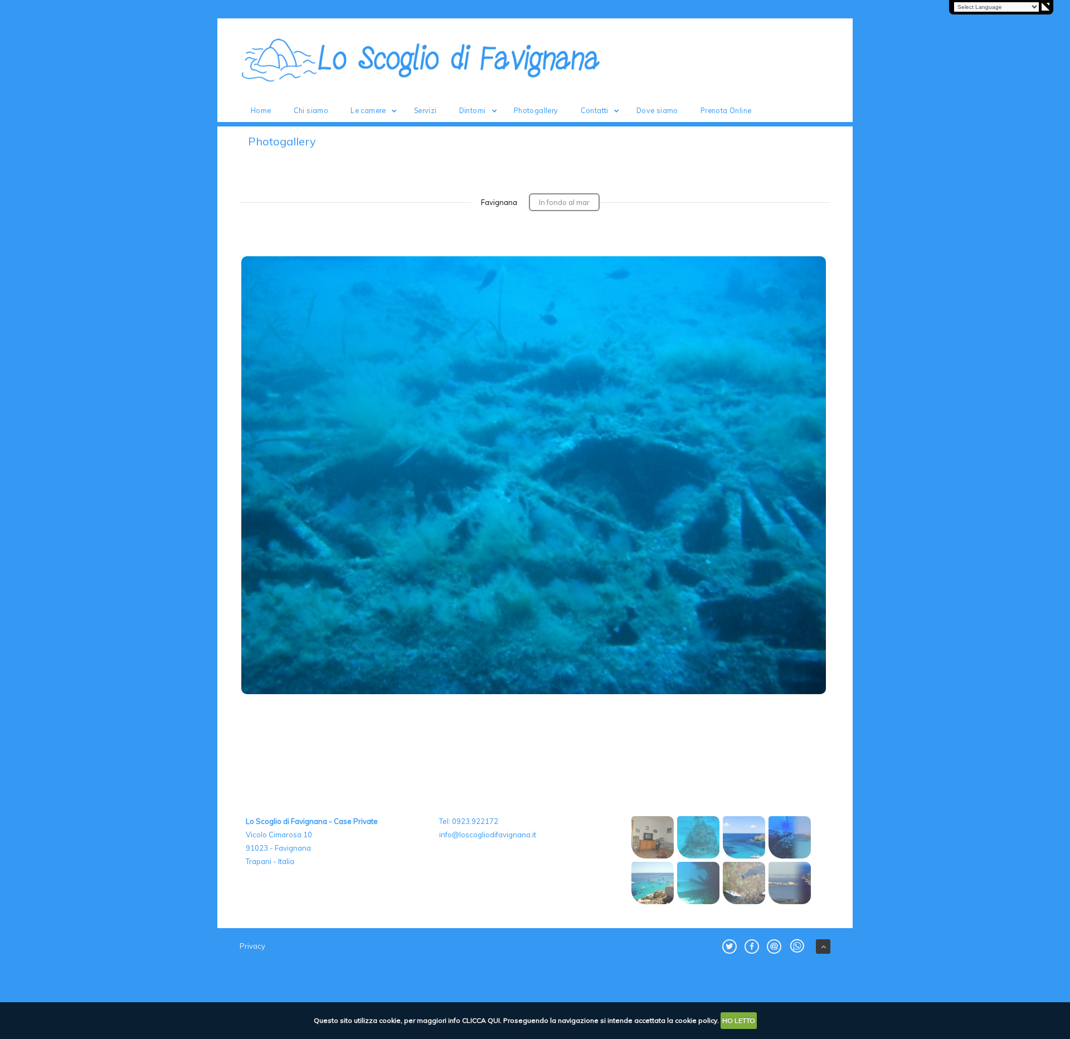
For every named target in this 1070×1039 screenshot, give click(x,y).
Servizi (425, 110)
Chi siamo (311, 110)
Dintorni (472, 110)
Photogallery (536, 110)
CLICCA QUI (481, 1020)
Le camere (368, 110)
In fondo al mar (564, 202)
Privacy (252, 946)
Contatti (595, 110)
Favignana (499, 202)
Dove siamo (657, 110)
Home (261, 110)
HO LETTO (738, 1020)
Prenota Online (726, 110)
